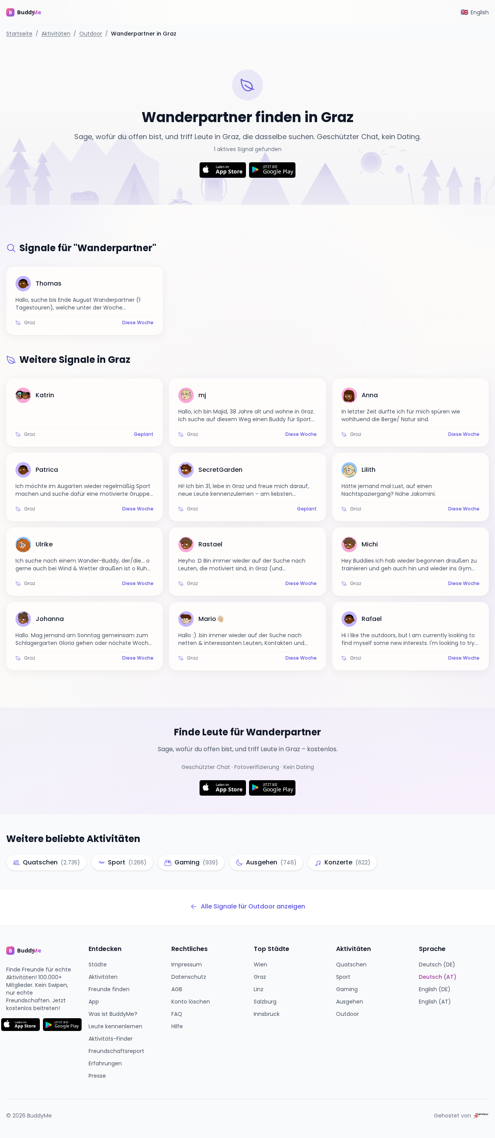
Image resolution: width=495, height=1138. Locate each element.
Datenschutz (188, 977)
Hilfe (177, 1026)
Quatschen (351, 964)
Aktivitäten (55, 33)
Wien (260, 964)
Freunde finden (109, 989)
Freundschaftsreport (116, 1051)
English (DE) (435, 989)
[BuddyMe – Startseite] (29, 12)
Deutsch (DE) (437, 964)
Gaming (347, 989)
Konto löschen (190, 1001)
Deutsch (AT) (437, 977)
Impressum (186, 964)
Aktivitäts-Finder (111, 1039)
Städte (98, 964)
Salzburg (265, 1001)
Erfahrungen (105, 1063)
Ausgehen (349, 1001)
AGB (176, 989)
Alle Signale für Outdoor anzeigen (253, 906)
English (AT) (435, 1001)
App (94, 1001)
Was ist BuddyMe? (113, 1014)
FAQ (176, 1014)
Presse (97, 1076)
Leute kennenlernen (115, 1026)
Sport (343, 977)
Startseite (19, 33)
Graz (260, 977)
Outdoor (90, 33)
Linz (258, 989)
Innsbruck (267, 1014)
